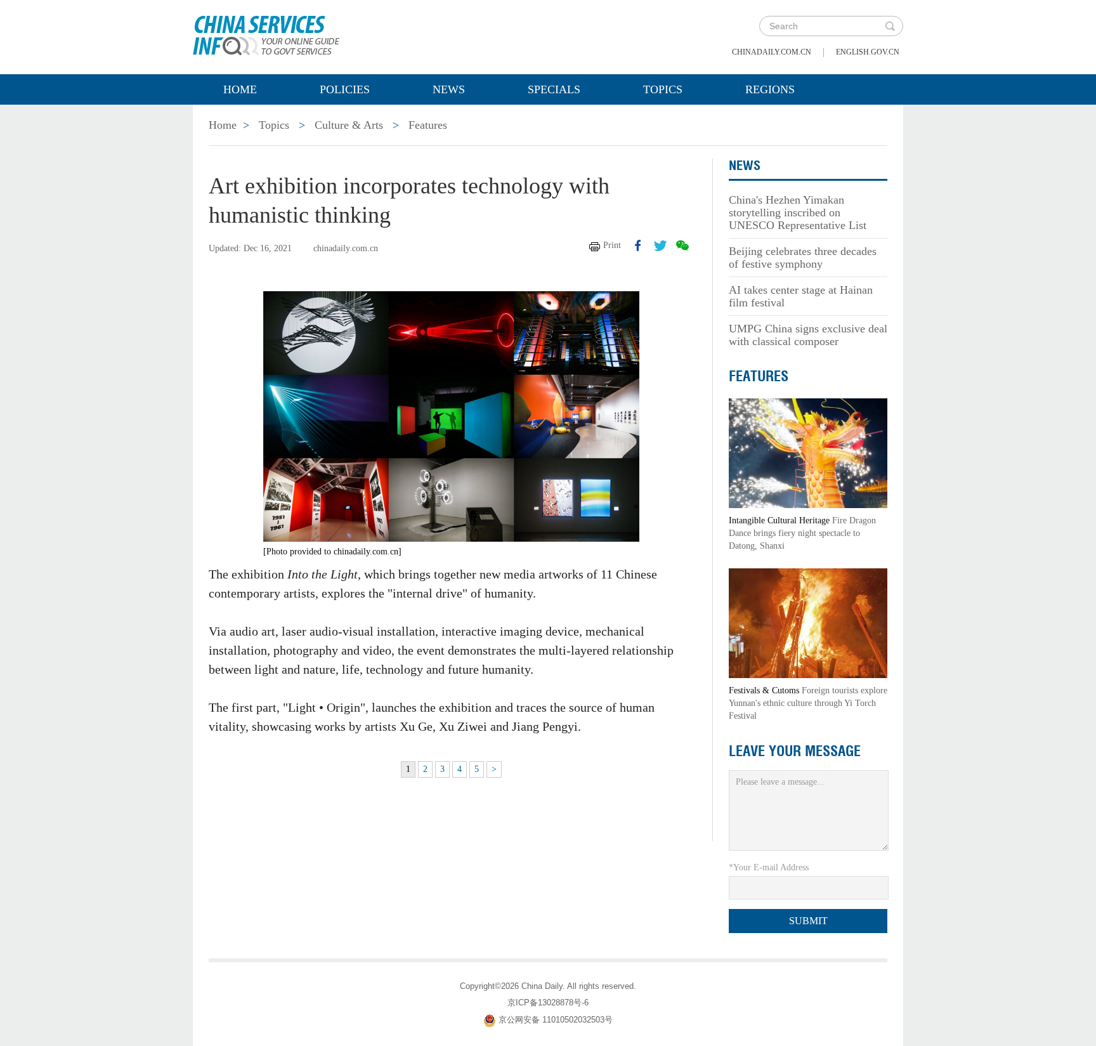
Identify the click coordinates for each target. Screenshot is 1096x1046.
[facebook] (638, 245)
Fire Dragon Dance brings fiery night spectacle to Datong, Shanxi (802, 533)
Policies (345, 89)
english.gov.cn (867, 52)
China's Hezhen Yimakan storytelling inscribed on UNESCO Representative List (797, 212)
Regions (770, 89)
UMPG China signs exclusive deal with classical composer (808, 335)
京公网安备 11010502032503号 (556, 1019)
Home (240, 89)
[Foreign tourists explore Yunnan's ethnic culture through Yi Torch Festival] (808, 622)
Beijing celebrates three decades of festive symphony (803, 257)
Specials (554, 89)
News (449, 89)
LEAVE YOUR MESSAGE (795, 751)
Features (427, 125)
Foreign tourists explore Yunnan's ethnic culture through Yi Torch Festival (808, 703)
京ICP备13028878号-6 (548, 1002)
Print (612, 245)
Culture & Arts (349, 125)
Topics (662, 89)
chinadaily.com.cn (771, 52)
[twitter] (660, 245)
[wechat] (682, 245)
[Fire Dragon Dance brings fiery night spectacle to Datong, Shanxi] (808, 452)
